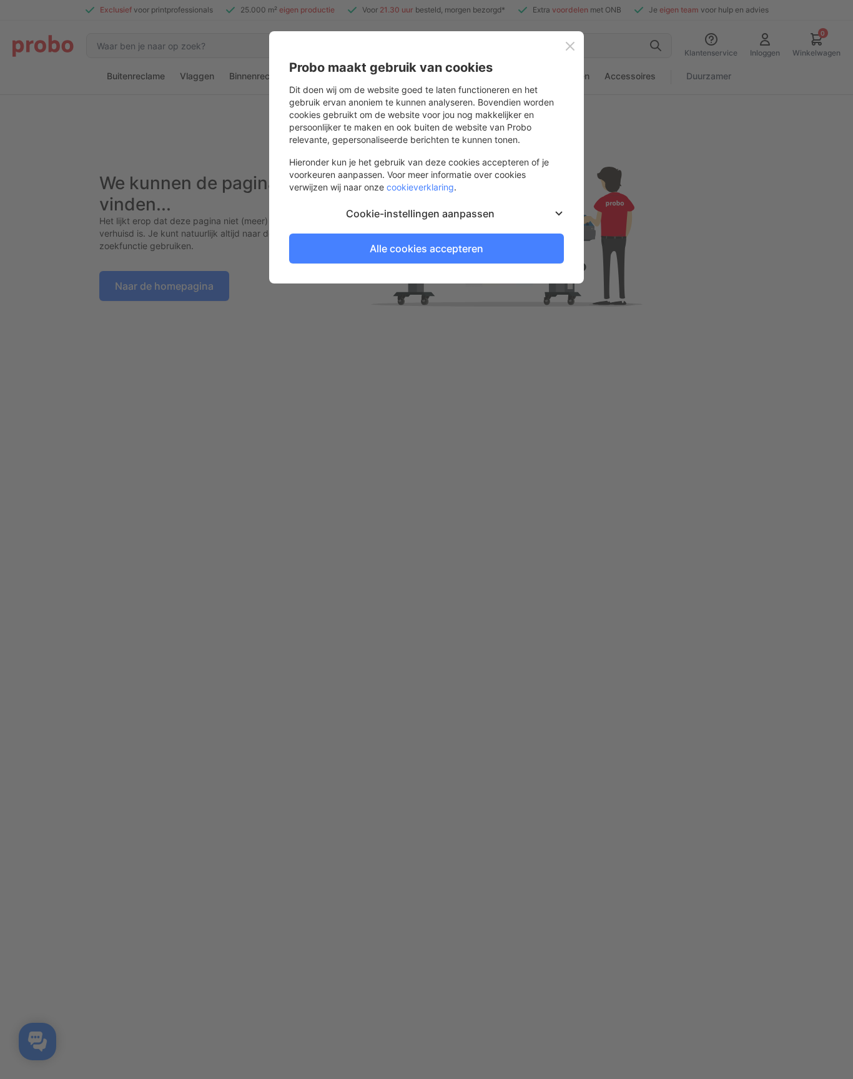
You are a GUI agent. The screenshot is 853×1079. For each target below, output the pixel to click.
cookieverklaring (420, 187)
